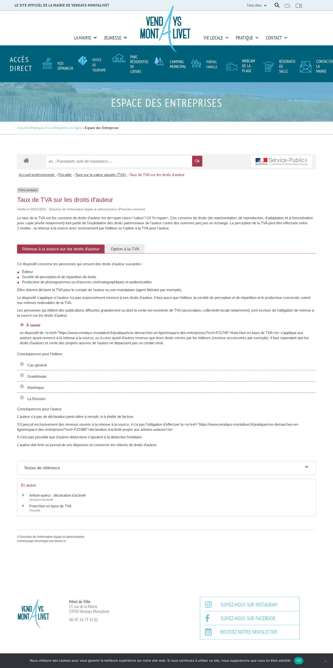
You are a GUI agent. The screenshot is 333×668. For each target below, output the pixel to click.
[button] (277, 5)
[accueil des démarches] (26, 160)
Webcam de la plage (248, 65)
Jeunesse (112, 38)
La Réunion (35, 399)
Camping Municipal (178, 64)
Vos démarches (67, 66)
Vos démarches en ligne (64, 128)
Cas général (36, 365)
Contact (274, 38)
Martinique (34, 387)
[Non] (325, 660)
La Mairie (82, 38)
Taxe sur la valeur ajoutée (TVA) (101, 175)
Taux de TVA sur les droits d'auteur (157, 175)
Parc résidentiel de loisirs (139, 64)
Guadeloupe (36, 376)
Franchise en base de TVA (50, 506)
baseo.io (60, 541)
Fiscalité (65, 175)
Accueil (22, 128)
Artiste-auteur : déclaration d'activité (57, 495)
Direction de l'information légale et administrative (52, 537)
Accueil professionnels (37, 175)
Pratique (244, 38)
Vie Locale (213, 38)
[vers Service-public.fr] (281, 162)
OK (298, 660)
